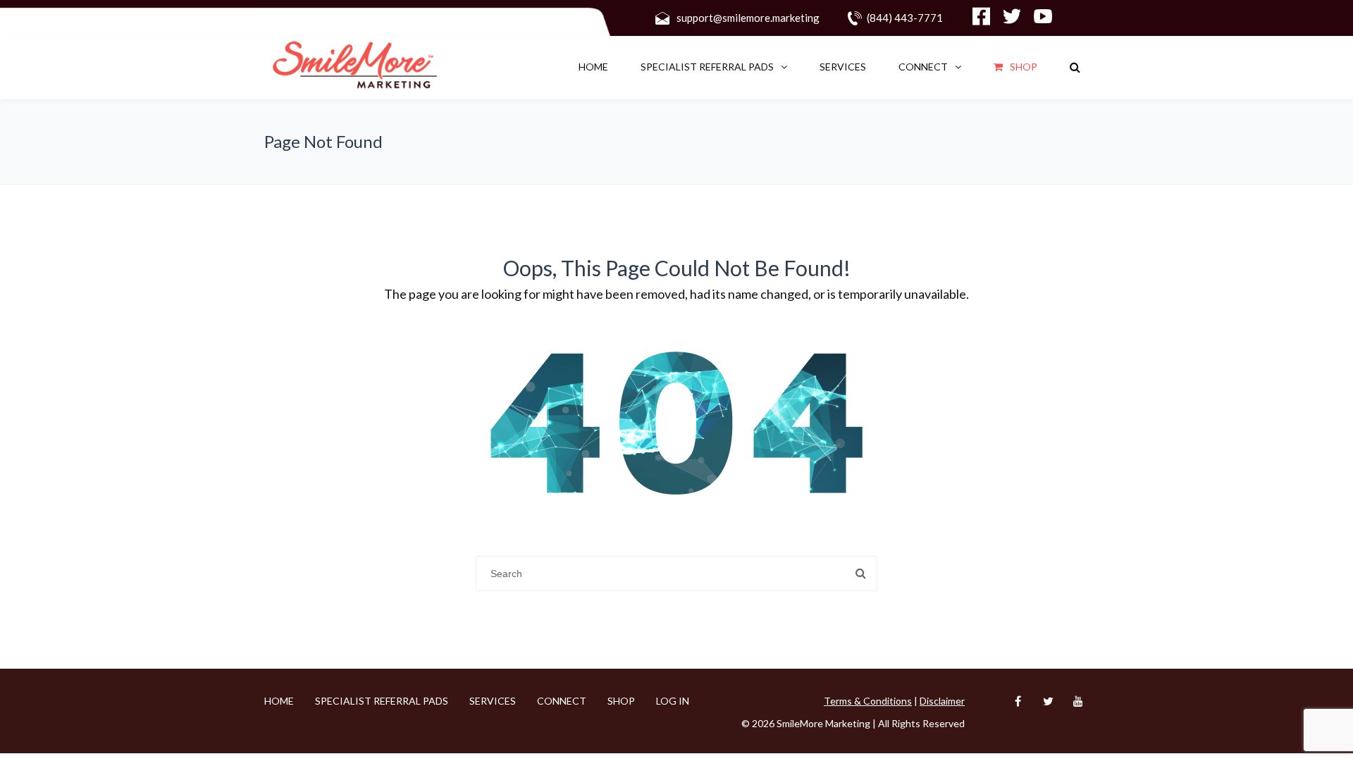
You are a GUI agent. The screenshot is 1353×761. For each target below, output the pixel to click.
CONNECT (923, 67)
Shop (1023, 67)
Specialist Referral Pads (707, 67)
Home (593, 67)
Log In (672, 701)
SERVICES (843, 67)
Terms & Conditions (868, 701)
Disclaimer (942, 701)
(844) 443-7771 (905, 17)
